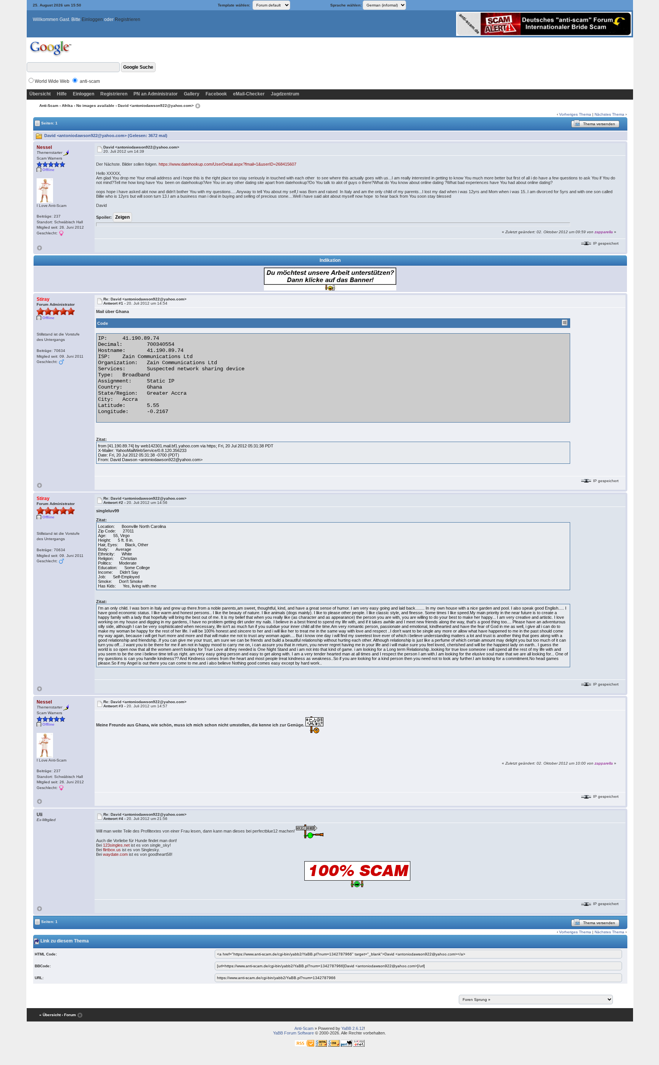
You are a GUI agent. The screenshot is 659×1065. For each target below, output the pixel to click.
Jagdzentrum (285, 94)
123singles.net (116, 845)
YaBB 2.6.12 (352, 1028)
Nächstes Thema (609, 114)
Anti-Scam (48, 105)
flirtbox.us (112, 849)
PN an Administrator (155, 94)
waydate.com (115, 854)
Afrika (67, 105)
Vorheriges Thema (575, 114)
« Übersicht (50, 1015)
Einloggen (92, 19)
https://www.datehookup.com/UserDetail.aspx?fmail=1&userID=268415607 (227, 164)
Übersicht (40, 94)
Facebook (216, 94)
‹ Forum (69, 1015)
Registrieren (127, 19)
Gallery (191, 94)
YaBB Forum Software (293, 1033)
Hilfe (62, 94)
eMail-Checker (249, 94)
